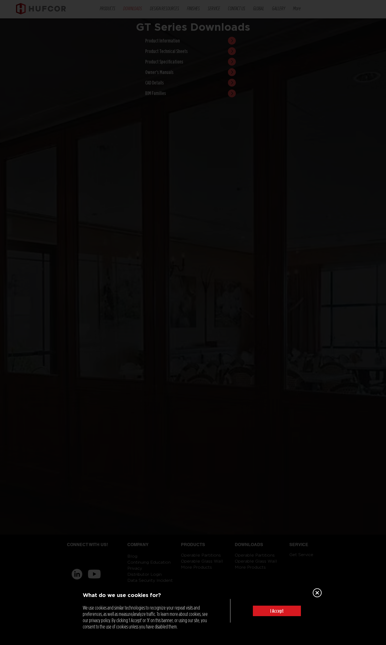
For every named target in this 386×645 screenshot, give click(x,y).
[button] (277, 611)
